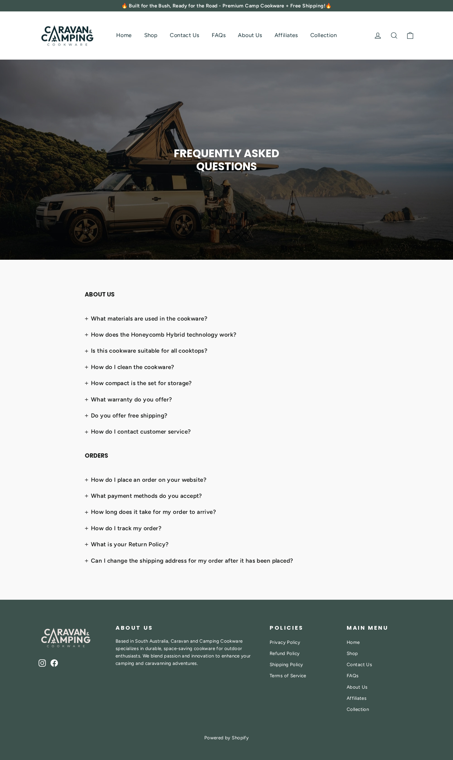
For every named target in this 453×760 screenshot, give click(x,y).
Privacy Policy (285, 642)
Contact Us (184, 35)
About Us (250, 35)
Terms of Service (288, 675)
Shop (151, 35)
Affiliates (286, 35)
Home (124, 35)
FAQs (219, 35)
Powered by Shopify (226, 738)
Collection (323, 35)
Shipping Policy (286, 664)
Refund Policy (285, 653)
